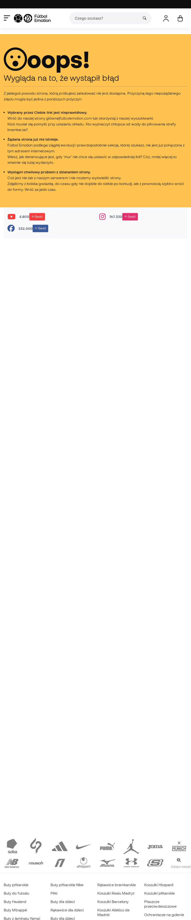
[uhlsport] (83, 862)
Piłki (54, 893)
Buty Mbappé (15, 910)
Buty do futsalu (16, 893)
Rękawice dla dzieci (67, 910)
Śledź (38, 216)
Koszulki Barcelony (113, 901)
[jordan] (131, 845)
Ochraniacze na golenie (164, 915)
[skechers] (155, 862)
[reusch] (36, 862)
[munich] (179, 845)
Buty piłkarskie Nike (67, 885)
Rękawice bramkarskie (116, 885)
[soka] (12, 845)
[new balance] (12, 862)
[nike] (83, 845)
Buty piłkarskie (16, 885)
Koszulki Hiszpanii (158, 885)
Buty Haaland (15, 901)
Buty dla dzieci (63, 901)
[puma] (107, 845)
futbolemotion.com (76, 118)
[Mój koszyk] (180, 18)
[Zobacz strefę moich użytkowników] (166, 18)
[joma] (155, 845)
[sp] (36, 845)
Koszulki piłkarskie (159, 893)
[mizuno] (107, 862)
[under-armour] (131, 862)
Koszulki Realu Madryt (115, 893)
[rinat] (59, 862)
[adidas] (59, 845)
